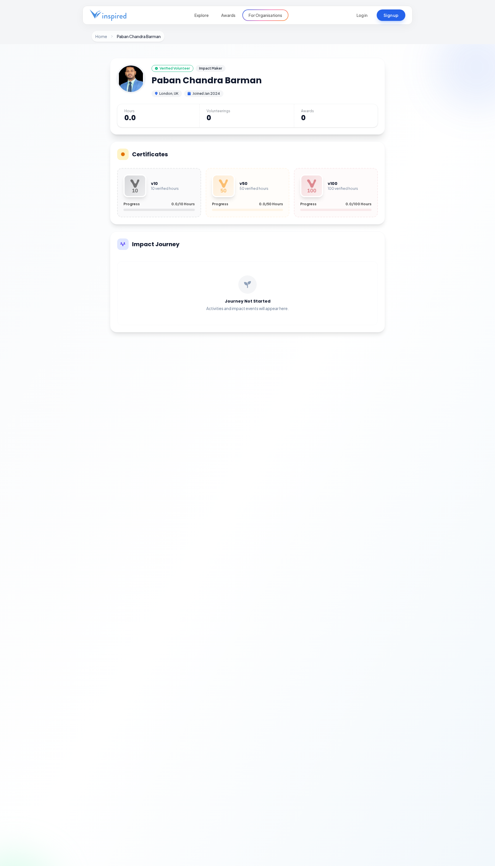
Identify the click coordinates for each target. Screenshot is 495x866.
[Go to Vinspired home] (108, 15)
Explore (202, 15)
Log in (362, 15)
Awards (228, 15)
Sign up (391, 15)
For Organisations (265, 15)
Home (101, 36)
